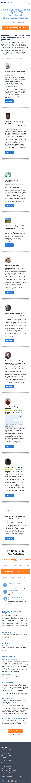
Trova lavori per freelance (7, 772)
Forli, (13, 634)
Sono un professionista (7, 764)
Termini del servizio (6, 753)
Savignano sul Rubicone (21, 634)
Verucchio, (5, 649)
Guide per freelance (6, 768)
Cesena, (4, 634)
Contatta (9, 101)
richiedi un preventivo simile (15, 730)
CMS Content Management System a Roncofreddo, (14, 620)
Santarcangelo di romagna (12, 316)
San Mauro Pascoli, (12, 649)
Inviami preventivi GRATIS (15, 571)
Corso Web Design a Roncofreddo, (11, 622)
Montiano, (19, 645)
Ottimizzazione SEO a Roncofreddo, (19, 618)
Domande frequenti (6, 766)
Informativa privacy (6, 755)
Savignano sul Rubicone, (16, 647)
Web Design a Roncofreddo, (9, 615)
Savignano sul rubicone (11, 74)
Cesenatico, (9, 634)
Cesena (7, 412)
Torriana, (7, 647)
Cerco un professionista (7, 763)
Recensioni (4, 757)
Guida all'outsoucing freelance (9, 770)
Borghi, (4, 645)
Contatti (9, 749)
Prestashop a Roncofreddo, (16, 623)
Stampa (3, 751)
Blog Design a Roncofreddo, (16, 617)
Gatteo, (24, 647)
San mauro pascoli (10, 184)
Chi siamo (3, 749)
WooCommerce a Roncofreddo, (17, 625)
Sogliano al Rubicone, (11, 645)
